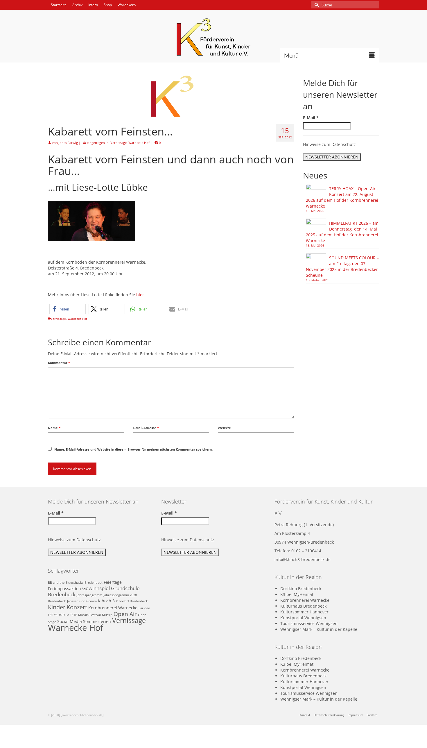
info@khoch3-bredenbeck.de (302, 559)
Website (224, 428)
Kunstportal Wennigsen (303, 617)
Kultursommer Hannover (304, 612)
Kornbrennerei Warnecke (112, 607)
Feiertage (113, 582)
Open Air (125, 613)
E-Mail (311, 117)
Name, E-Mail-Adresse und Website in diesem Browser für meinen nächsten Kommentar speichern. (133, 449)
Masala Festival (89, 615)
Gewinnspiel (96, 588)
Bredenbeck (94, 583)
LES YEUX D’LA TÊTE (62, 615)
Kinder (56, 607)
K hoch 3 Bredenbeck (132, 601)
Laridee (144, 608)
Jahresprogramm (89, 595)
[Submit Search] (315, 4)
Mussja (107, 615)
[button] (67, 309)
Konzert (77, 607)
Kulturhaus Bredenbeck (303, 606)
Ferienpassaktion (64, 588)
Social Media (69, 621)
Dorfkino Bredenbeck (300, 588)
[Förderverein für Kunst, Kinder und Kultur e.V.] (213, 37)
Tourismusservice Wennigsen (309, 623)
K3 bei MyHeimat (296, 594)
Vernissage (118, 142)
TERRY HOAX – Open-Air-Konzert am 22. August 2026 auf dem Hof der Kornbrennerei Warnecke (342, 197)
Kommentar (59, 362)
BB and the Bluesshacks (65, 583)
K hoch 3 (106, 601)
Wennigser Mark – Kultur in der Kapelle (318, 629)
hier (140, 294)
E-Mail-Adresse (146, 428)
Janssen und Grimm (82, 601)
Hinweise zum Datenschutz (329, 144)
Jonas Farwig (68, 142)
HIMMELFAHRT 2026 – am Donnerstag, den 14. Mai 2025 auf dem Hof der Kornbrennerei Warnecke (342, 231)
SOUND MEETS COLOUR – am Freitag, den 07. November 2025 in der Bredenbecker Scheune (342, 266)
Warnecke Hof (139, 142)
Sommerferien (97, 621)
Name (54, 428)
